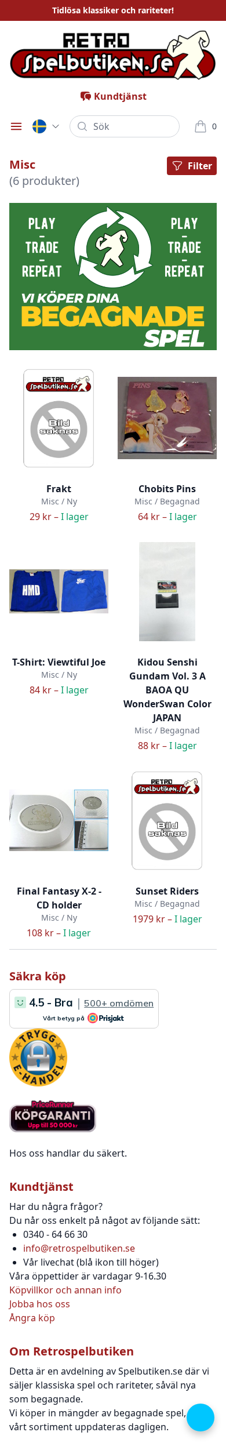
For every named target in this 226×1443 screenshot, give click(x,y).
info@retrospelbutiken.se (79, 1248)
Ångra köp (32, 1317)
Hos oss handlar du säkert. (68, 1153)
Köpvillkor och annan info (65, 1290)
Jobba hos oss (39, 1303)
